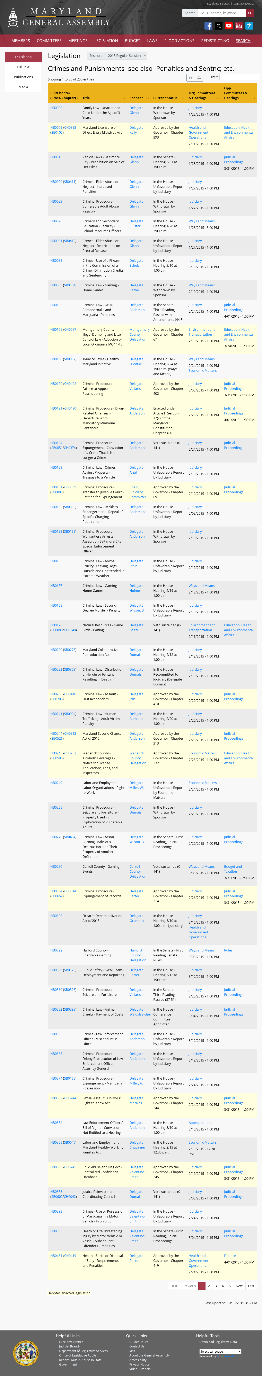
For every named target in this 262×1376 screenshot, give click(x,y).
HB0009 (56, 127)
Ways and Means (202, 221)
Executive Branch (71, 1342)
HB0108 (56, 359)
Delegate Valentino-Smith (137, 1172)
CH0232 (70, 753)
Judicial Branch (69, 1346)
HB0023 (56, 201)
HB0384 (56, 1122)
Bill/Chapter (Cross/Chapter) (63, 95)
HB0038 (56, 260)
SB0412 (69, 241)
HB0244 (56, 733)
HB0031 (56, 241)
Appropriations (200, 1122)
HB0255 (56, 807)
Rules (228, 950)
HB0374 (56, 1078)
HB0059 (56, 285)
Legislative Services (218, 3)
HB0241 (56, 714)
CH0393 (70, 127)
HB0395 (56, 1231)
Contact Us (137, 1346)
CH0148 (70, 630)
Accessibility (138, 1360)
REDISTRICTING (215, 40)
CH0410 (70, 694)
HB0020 (56, 181)
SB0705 (57, 699)
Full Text (23, 67)
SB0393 (69, 1009)
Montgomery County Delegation (140, 334)
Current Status (165, 98)
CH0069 (70, 487)
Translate (231, 1356)
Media (23, 87)
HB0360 (56, 989)
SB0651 (57, 447)
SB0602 (57, 1196)
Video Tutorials (139, 1369)
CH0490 (70, 408)
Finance (230, 1255)
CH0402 (70, 383)
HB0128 (56, 467)
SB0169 (69, 531)
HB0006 (56, 108)
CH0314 (70, 891)
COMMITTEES (49, 40)
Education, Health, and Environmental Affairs (239, 132)
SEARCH (243, 40)
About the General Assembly (149, 1355)
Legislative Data (226, 1342)
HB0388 (56, 1191)
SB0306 (69, 507)
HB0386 (56, 1167)
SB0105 (57, 132)
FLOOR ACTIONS (179, 40)
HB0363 (56, 1034)
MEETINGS (77, 40)
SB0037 (69, 359)
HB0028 (56, 221)
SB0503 (57, 758)
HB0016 (56, 157)
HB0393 (56, 1211)
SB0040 (69, 1142)
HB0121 (56, 408)
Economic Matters (203, 370)
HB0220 (56, 649)
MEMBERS (20, 40)
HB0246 (56, 753)
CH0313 (70, 733)
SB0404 (69, 837)
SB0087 (57, 492)
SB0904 (69, 714)
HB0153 (56, 561)
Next (239, 1286)
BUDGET (132, 40)
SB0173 (69, 970)
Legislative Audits (244, 3)
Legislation (23, 57)
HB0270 (56, 837)
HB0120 (56, 383)
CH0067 (70, 329)
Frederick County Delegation (138, 758)
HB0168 (56, 605)
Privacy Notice (139, 1364)
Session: (95, 55)
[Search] (250, 13)
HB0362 (56, 1009)
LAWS (152, 40)
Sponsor (136, 98)
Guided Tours (138, 1342)
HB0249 (56, 782)
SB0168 (69, 1078)
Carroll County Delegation (138, 871)
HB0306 (56, 916)
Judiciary (195, 108)
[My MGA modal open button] (238, 26)
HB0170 (56, 625)
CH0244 (70, 1098)
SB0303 (69, 669)
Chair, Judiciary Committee (138, 492)
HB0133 (56, 531)
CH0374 (70, 447)
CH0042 (70, 1196)
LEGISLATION (106, 40)
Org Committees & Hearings (202, 95)
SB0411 (69, 181)
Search (190, 13)
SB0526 (57, 738)
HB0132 (56, 507)
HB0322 (56, 950)
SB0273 (69, 649)
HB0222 (56, 669)
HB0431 (56, 1255)
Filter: (213, 77)
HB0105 (56, 305)
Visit (132, 1351)
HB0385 (56, 1142)
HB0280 (56, 866)
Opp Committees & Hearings (235, 93)
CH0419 (70, 1255)
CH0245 (70, 1167)
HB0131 (56, 487)
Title (86, 98)
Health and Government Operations (198, 132)
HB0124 (56, 443)
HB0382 (56, 1098)
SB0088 (57, 630)
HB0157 (56, 585)
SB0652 (57, 896)
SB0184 (69, 285)
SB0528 (69, 989)
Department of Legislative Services (83, 1351)
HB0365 (56, 1053)
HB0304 (56, 891)
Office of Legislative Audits (78, 1355)
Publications (23, 77)
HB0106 (56, 329)
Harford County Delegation (138, 955)
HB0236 (56, 694)
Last (251, 1286)
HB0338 (56, 970)
